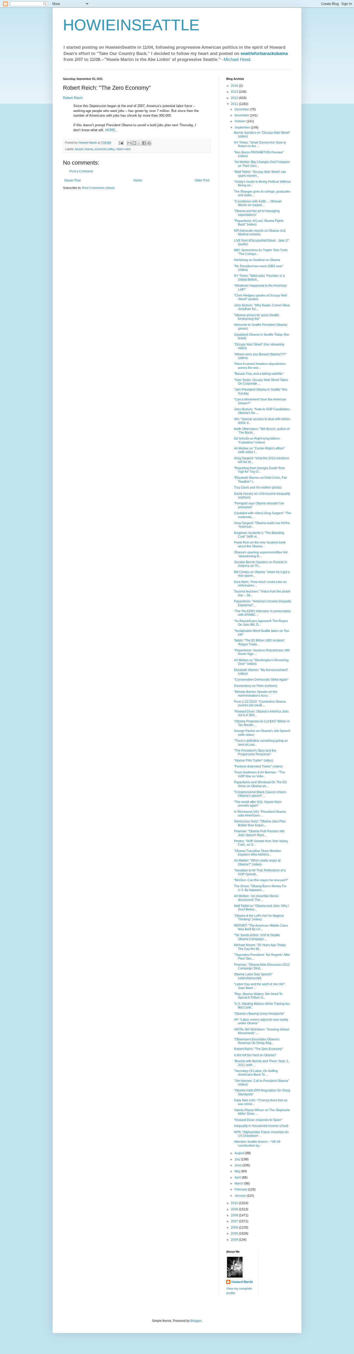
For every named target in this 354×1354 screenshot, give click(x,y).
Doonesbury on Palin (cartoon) (255, 686)
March (239, 1183)
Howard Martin (242, 1282)
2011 (235, 104)
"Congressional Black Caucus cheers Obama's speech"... (260, 794)
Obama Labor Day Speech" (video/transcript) (253, 976)
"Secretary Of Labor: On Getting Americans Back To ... (256, 1072)
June (238, 1165)
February (241, 1189)
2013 (235, 92)
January (241, 1195)
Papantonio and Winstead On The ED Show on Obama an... (260, 784)
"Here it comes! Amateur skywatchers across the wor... (260, 365)
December (242, 109)
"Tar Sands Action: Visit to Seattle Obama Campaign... (257, 937)
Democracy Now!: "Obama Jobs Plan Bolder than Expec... (260, 823)
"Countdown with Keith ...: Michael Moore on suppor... (258, 203)
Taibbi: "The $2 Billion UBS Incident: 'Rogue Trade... (259, 642)
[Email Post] (120, 142)
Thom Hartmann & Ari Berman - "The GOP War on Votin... (259, 774)
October (240, 121)
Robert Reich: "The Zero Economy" (258, 1049)
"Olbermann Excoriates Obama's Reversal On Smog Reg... (257, 1041)
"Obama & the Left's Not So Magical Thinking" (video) (259, 917)
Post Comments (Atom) (98, 188)
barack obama (84, 149)
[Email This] (129, 143)
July (238, 1159)
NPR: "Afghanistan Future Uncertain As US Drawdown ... (261, 1134)
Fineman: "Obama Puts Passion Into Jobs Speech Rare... (259, 833)
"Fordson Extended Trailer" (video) (258, 766)
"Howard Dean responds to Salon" (258, 1120)
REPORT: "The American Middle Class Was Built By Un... (261, 927)
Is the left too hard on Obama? (255, 1055)
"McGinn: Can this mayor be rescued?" (261, 880)
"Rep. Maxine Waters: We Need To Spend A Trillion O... (258, 995)
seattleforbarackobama (264, 53)
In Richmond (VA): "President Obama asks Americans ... (260, 813)
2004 (235, 1240)
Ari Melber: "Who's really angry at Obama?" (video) (257, 862)
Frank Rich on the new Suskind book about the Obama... (260, 544)
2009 (235, 1209)
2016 (235, 86)
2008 (235, 1215)
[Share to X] (139, 143)
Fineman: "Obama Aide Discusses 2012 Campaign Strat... (262, 966)
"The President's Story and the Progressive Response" (255, 752)
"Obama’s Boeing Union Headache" (259, 1014)
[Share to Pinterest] (149, 143)
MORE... (111, 130)
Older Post (202, 180)
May (238, 1171)
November (242, 115)
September (243, 127)
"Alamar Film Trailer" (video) (253, 760)
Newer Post (72, 180)
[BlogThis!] (134, 143)
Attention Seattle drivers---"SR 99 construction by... (257, 1143)
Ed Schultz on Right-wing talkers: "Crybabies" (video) (257, 440)
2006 (235, 1227)
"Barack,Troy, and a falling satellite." (259, 374)
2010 (235, 1203)
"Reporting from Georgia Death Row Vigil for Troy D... (259, 470)
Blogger (195, 1321)
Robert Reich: (73, 98)
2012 (235, 98)
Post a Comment (81, 171)
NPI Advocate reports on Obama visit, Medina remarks (260, 232)
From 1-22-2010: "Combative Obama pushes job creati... (260, 703)
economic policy (105, 149)
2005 (235, 1233)
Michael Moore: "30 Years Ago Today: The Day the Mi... (260, 946)
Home (137, 180)
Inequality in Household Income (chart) (261, 1126)
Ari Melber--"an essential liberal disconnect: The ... (256, 897)
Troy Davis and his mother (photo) (258, 487)
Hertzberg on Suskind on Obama (257, 260)
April (238, 1177)
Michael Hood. (237, 59)
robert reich (123, 149)
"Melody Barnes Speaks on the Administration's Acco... (255, 693)
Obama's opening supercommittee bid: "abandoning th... (261, 554)
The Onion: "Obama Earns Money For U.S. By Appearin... (260, 888)
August (240, 1153)
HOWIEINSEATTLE (131, 25)
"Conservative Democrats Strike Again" (261, 679)
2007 (235, 1221)
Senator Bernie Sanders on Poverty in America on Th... (260, 564)
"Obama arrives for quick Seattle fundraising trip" (256, 317)
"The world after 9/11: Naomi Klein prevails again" (258, 803)
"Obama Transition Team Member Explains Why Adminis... (257, 852)
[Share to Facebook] (144, 143)
